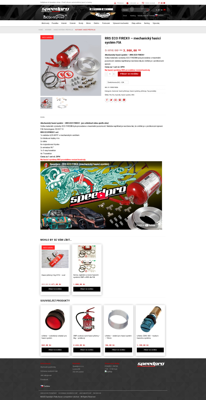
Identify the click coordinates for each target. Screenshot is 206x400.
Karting (147, 23)
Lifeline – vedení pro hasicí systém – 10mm (118, 337)
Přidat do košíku (129, 74)
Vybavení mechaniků (121, 23)
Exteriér (73, 23)
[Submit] (148, 10)
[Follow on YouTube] (164, 3)
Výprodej (156, 23)
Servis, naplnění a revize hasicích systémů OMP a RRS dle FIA (86, 276)
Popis (42, 117)
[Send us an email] (161, 3)
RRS (132, 95)
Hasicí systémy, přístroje (63, 30)
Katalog (133, 16)
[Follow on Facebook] (159, 3)
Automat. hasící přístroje (85, 30)
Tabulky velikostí (143, 16)
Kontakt (152, 16)
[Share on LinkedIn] (124, 100)
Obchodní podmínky (48, 367)
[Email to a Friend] (116, 100)
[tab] (42, 117)
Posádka (55, 23)
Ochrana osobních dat (49, 371)
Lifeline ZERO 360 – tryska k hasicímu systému (147, 337)
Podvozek (106, 23)
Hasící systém (126, 95)
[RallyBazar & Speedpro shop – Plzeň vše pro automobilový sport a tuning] (63, 9)
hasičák (117, 95)
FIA (110, 95)
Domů (41, 30)
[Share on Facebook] (107, 100)
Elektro (96, 23)
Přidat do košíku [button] (55, 289)
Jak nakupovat (46, 375)
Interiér (64, 23)
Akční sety (45, 23)
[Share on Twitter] (111, 100)
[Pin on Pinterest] (120, 100)
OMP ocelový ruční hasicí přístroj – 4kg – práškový (86, 337)
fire (113, 95)
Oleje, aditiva (136, 23)
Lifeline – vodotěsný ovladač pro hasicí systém (54, 337)
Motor (88, 23)
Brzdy (81, 23)
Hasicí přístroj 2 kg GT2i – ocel (53, 275)
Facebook (44, 380)
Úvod (125, 16)
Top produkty (151, 91)
